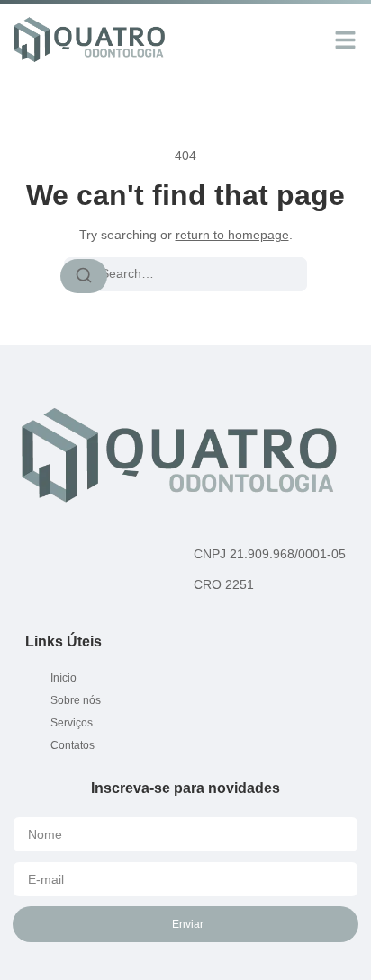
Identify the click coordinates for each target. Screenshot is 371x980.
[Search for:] (185, 274)
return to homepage (232, 234)
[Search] (83, 276)
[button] (346, 39)
